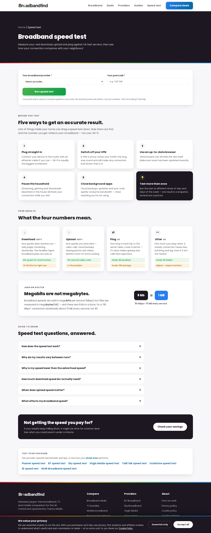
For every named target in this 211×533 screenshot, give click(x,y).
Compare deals (179, 5)
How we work (169, 500)
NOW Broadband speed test (59, 468)
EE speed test (30, 468)
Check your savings (170, 426)
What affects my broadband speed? (45, 401)
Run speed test (44, 91)
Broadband (95, 5)
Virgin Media (131, 510)
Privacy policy (169, 505)
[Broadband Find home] (33, 5)
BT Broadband (132, 500)
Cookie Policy (126, 528)
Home (21, 27)
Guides (138, 5)
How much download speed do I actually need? (51, 379)
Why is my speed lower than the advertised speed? (54, 368)
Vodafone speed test (163, 463)
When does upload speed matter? (43, 390)
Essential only (160, 524)
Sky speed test (77, 463)
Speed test (154, 5)
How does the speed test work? (41, 346)
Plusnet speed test (33, 463)
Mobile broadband (97, 510)
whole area (92, 458)
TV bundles (93, 505)
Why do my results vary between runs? (46, 357)
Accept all (183, 524)
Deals (110, 5)
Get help (142, 99)
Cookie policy (169, 510)
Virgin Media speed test (104, 463)
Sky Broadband (132, 505)
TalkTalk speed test (134, 463)
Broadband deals (96, 500)
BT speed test (56, 463)
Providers (124, 5)
